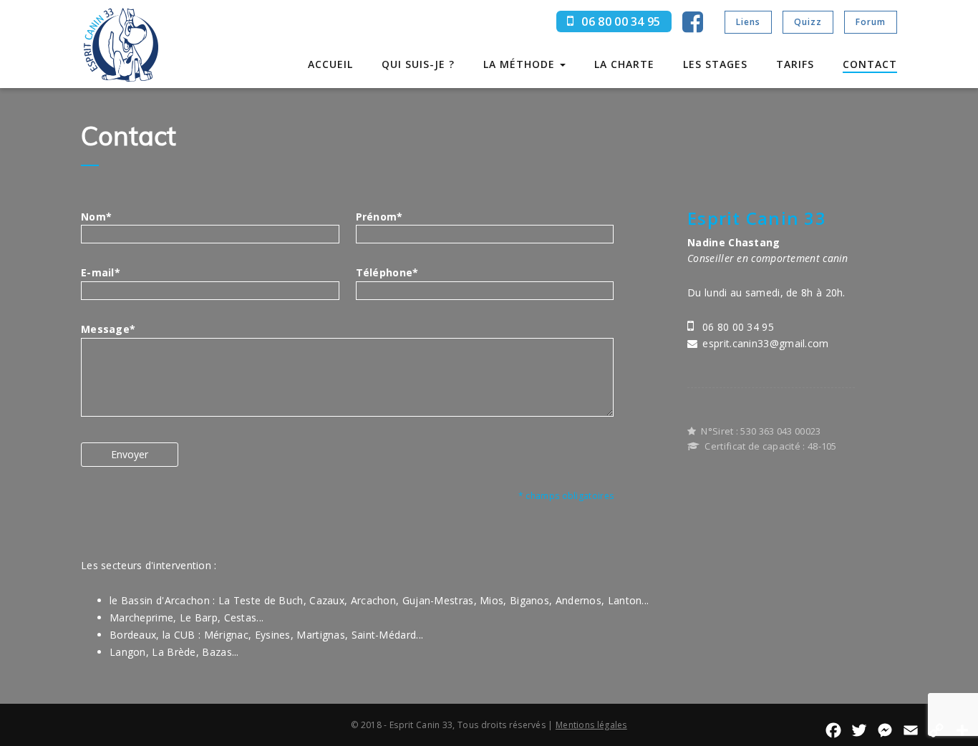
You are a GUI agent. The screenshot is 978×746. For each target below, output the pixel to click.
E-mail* (100, 272)
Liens (748, 22)
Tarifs (795, 64)
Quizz (808, 22)
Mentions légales (591, 725)
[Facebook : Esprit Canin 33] (692, 27)
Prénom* (379, 216)
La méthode (520, 64)
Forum (871, 22)
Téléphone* (387, 272)
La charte (624, 64)
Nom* (96, 216)
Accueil (330, 64)
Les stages (715, 64)
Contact (870, 64)
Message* (108, 329)
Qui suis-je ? (418, 64)
